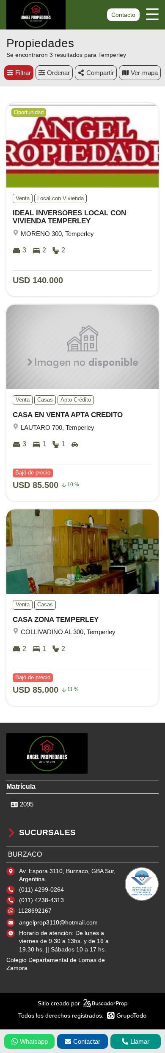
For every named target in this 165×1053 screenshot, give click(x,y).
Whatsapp (34, 1041)
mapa (150, 72)
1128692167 (35, 910)
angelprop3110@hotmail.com (58, 922)
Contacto (123, 14)
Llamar (139, 1041)
